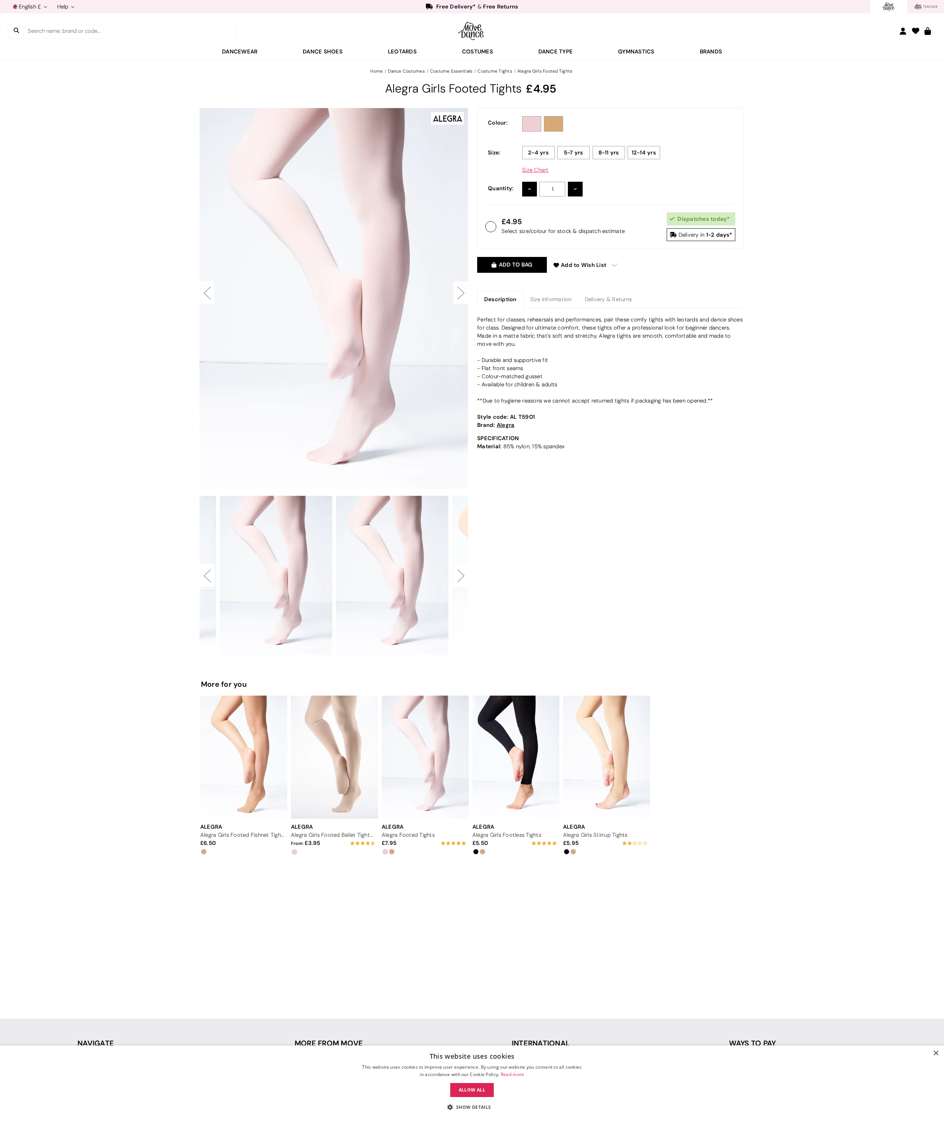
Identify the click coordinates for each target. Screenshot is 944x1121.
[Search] (16, 31)
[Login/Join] (903, 31)
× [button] (935, 1053)
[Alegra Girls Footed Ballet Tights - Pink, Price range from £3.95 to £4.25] (334, 757)
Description (500, 299)
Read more (512, 1074)
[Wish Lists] (915, 31)
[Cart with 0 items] (928, 31)
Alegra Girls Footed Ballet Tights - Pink (333, 835)
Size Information (551, 299)
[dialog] (472, 1083)
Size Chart (535, 170)
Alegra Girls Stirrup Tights (595, 835)
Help (63, 6)
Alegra (506, 424)
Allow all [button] (472, 1090)
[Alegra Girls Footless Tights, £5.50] (515, 757)
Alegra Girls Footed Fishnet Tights (242, 835)
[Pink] (531, 124)
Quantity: (501, 188)
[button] (472, 1107)
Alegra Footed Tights (408, 835)
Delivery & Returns (608, 299)
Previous (206, 293)
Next (460, 293)
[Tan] (553, 124)
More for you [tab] (224, 684)
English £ (30, 6)
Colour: (498, 122)
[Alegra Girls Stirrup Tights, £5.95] (606, 757)
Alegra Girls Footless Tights (506, 835)
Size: (494, 152)
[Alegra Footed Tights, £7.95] (425, 757)
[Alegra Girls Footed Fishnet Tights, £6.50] (243, 757)
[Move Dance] (472, 31)
